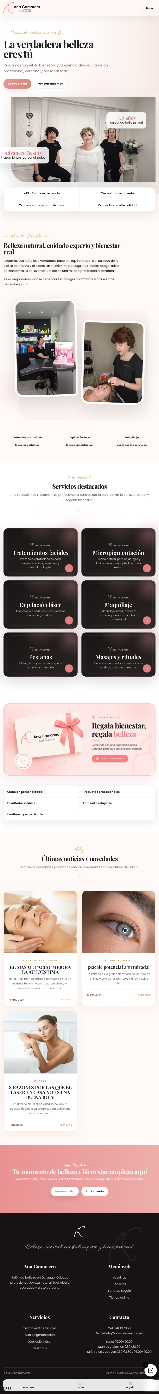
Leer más (66, 999)
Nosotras (119, 1277)
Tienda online (119, 1297)
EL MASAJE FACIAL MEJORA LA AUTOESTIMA (40, 969)
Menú (149, 8)
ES (9, 1388)
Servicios (119, 1284)
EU (5, 1388)
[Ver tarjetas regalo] (79, 739)
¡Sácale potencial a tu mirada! (118, 967)
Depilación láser (40, 1341)
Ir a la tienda (95, 1191)
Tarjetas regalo (119, 1290)
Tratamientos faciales (40, 1328)
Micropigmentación (40, 1335)
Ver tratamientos (50, 84)
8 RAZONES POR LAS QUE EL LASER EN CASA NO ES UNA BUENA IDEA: (40, 1092)
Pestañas (40, 1348)
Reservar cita (17, 84)
